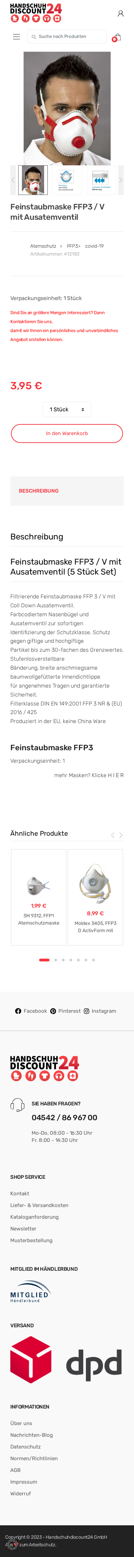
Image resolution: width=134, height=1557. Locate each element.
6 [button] (86, 960)
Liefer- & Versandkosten (39, 1205)
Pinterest (69, 1011)
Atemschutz (43, 246)
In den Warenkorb (67, 433)
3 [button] (63, 960)
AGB (15, 1470)
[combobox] (67, 36)
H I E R (116, 775)
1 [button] (44, 960)
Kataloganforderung (34, 1217)
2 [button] (55, 960)
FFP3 (72, 246)
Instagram (104, 1011)
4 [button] (70, 960)
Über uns (21, 1423)
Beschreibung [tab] (39, 491)
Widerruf (20, 1494)
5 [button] (78, 960)
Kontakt (19, 1193)
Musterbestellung (31, 1240)
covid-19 (94, 246)
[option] (67, 108)
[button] (12, 1544)
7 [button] (93, 960)
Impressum (23, 1482)
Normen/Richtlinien (34, 1458)
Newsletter (23, 1229)
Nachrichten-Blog (31, 1435)
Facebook (35, 1011)
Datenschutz (25, 1447)
